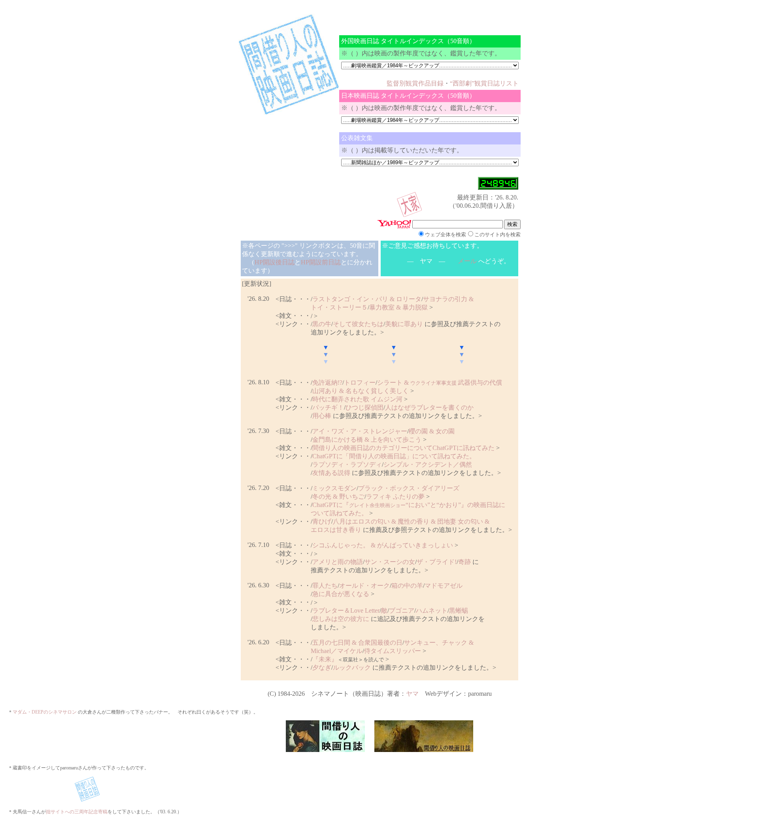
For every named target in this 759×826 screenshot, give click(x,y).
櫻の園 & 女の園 (432, 431)
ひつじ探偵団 (364, 407)
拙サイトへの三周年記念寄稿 (77, 812)
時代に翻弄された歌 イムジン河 (357, 399)
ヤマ (412, 693)
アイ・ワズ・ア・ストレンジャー (359, 431)
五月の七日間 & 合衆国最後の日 (357, 642)
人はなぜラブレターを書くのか (429, 407)
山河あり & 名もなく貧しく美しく (360, 390)
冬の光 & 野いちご (338, 496)
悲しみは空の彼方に (340, 618)
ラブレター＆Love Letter (346, 610)
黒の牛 (321, 324)
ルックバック (352, 667)
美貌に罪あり (404, 324)
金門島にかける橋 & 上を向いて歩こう (366, 439)
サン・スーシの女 (389, 561)
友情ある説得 (331, 472)
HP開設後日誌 (275, 262)
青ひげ (321, 521)
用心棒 (321, 415)
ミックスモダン (334, 488)
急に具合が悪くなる (340, 594)
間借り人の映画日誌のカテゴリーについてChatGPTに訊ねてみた (403, 447)
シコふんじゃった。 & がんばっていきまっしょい (382, 545)
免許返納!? (327, 382)
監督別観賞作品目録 (415, 83)
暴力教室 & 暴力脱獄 (398, 307)
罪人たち (325, 585)
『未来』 (325, 659)
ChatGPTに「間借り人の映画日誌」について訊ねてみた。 (394, 456)
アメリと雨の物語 (337, 561)
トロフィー (360, 382)
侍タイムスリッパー (392, 651)
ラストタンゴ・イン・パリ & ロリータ (366, 299)
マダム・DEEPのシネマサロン (45, 712)
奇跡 (464, 561)
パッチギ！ (328, 407)
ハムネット (431, 610)
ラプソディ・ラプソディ (347, 464)
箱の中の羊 (407, 585)
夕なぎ (321, 667)
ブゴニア (401, 610)
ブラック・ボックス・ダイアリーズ (408, 488)
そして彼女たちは (358, 324)
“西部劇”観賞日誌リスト (484, 83)
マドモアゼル (444, 585)
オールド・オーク (364, 585)
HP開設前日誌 (321, 262)
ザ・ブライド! (437, 561)
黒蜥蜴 (458, 610)
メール (467, 261)
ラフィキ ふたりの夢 (395, 496)
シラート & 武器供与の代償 (439, 382)
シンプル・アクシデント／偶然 (427, 464)
